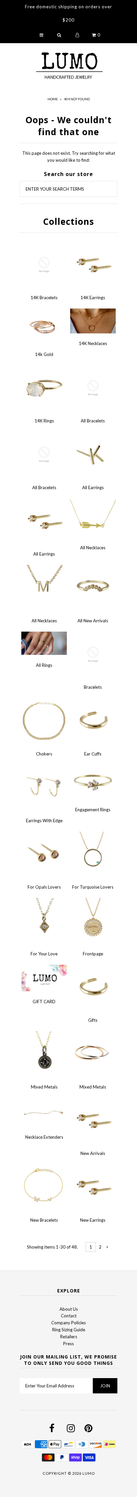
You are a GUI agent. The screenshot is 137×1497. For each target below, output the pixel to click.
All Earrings (93, 487)
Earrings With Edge (44, 820)
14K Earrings (92, 297)
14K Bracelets (44, 297)
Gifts (92, 1020)
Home (53, 99)
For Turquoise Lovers (92, 887)
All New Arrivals (92, 620)
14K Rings (44, 420)
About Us (69, 1309)
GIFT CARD (44, 1001)
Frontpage (93, 953)
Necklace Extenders (44, 1137)
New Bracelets (44, 1220)
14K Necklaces (93, 343)
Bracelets (93, 687)
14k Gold (44, 354)
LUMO (88, 1473)
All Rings (44, 665)
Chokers (44, 753)
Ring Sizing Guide (68, 1329)
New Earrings (92, 1220)
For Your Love (44, 953)
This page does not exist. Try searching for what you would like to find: (68, 156)
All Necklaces (92, 547)
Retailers (68, 1336)
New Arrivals (92, 1153)
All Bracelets (93, 420)
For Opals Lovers (44, 887)
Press (68, 1343)
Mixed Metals (44, 1087)
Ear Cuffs (92, 753)
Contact (68, 1315)
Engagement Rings (92, 809)
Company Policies (68, 1322)
